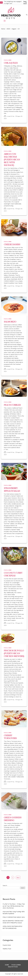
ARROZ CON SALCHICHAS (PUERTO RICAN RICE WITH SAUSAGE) (12, 160)
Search (5, 885)
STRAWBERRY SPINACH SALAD (12, 489)
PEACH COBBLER (12, 404)
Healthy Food (7, 949)
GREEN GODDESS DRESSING (12, 819)
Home (7, 965)
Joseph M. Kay (10, 116)
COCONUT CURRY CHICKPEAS (13, 574)
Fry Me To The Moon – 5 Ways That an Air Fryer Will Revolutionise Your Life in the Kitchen (14, 906)
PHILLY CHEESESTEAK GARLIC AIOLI (14, 917)
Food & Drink (7, 60)
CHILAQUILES (11, 62)
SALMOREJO (10, 321)
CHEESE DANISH (12, 244)
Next (18, 877)
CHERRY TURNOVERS (10, 737)
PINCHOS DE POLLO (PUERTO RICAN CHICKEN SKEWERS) (14, 653)
